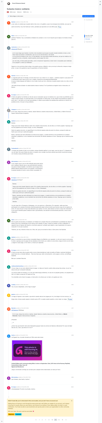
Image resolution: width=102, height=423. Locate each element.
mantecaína (14, 47)
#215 (72, 284)
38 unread (87, 39)
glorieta (13, 294)
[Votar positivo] (64, 32)
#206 (72, 109)
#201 (72, 21)
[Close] (71, 401)
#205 (72, 94)
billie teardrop (14, 161)
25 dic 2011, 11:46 (25, 94)
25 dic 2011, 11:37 (23, 35)
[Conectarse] (100, 2)
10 (52, 419)
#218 (72, 335)
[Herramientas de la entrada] (72, 32)
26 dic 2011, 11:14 (22, 219)
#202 (72, 35)
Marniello (13, 308)
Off (8, 12)
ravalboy (13, 284)
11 (55, 419)
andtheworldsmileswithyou (17, 266)
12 (58, 419)
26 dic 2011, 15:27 (24, 284)
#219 (72, 377)
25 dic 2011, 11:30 (24, 21)
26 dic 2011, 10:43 (27, 161)
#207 (72, 120)
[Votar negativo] (69, 32)
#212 (72, 237)
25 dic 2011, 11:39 (25, 47)
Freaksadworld (14, 148)
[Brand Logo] (9, 3)
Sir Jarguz (13, 94)
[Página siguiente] (66, 420)
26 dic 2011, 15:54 (24, 294)
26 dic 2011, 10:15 (24, 120)
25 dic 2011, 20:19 (25, 109)
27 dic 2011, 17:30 (26, 377)
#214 (72, 266)
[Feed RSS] (31, 12)
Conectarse (18, 414)
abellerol (13, 120)
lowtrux (13, 335)
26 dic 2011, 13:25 (32, 266)
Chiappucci (14, 109)
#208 (72, 148)
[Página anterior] (36, 420)
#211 (72, 219)
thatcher (13, 21)
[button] (2, 421)
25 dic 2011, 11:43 (24, 75)
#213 (72, 250)
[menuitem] (100, 2)
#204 (72, 75)
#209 (72, 161)
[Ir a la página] (45, 420)
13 (62, 419)
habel (12, 35)
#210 (72, 177)
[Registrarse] (100, 4)
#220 (72, 386)
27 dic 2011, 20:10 (25, 386)
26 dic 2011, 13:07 (25, 250)
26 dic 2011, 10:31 (27, 148)
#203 (72, 47)
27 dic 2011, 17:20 (24, 335)
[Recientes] (2, 2)
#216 (72, 294)
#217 (72, 308)
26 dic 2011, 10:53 (25, 177)
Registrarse (11, 414)
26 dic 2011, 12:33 (24, 237)
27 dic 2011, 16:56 (25, 308)
